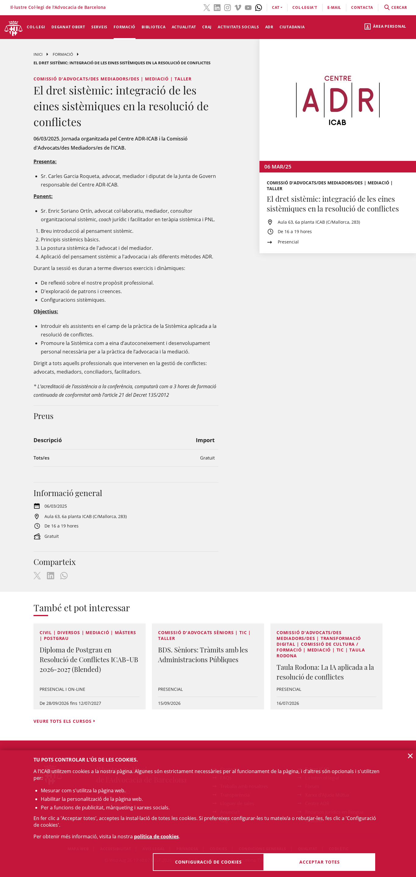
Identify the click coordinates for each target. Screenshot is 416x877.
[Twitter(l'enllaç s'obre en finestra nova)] (206, 7)
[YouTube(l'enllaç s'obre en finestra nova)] (248, 7)
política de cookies (156, 836)
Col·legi (36, 27)
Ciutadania (292, 27)
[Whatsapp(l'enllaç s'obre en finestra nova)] (258, 7)
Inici (38, 54)
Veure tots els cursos (62, 721)
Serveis (99, 27)
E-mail (334, 7)
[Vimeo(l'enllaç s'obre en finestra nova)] (237, 7)
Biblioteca (154, 27)
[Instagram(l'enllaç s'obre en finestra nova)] (227, 7)
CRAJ (207, 27)
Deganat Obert (68, 27)
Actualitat (184, 27)
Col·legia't (304, 7)
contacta (362, 7)
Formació (125, 27)
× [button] (410, 755)
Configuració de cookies (208, 862)
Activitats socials (238, 27)
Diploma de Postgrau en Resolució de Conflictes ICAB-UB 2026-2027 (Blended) (89, 659)
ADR (269, 27)
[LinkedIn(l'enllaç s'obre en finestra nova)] (217, 7)
